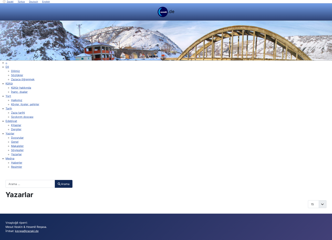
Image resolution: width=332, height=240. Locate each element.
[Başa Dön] (326, 233)
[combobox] (30, 184)
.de (171, 11)
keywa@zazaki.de (27, 231)
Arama (65, 184)
